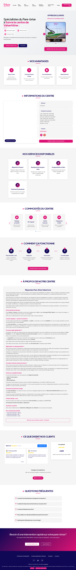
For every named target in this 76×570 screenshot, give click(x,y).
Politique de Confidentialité (23, 556)
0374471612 (22, 45)
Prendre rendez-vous (10, 45)
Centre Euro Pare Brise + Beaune (14, 412)
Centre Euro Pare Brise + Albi (13, 414)
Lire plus (22, 461)
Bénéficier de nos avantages (55, 49)
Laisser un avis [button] (42, 445)
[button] (55, 43)
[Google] (44, 135)
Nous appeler (46, 544)
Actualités (50, 556)
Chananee (46, 564)
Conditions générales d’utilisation (38, 556)
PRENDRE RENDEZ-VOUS (67, 5)
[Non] (74, 567)
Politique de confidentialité (41, 568)
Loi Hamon (57, 556)
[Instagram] (41, 135)
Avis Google (38, 477)
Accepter (32, 568)
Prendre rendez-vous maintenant (56, 141)
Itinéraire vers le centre (10, 140)
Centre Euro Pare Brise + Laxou (13, 415)
